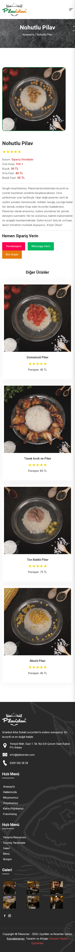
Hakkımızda (10, 792)
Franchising (10, 814)
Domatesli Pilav (37, 357)
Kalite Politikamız (13, 808)
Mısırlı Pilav (37, 661)
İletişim (7, 859)
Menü (6, 853)
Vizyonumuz (10, 803)
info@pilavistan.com (22, 754)
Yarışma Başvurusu (14, 837)
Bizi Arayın (12, 254)
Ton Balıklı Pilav (37, 559)
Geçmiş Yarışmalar (14, 842)
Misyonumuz (10, 797)
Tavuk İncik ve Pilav (37, 458)
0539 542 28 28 (19, 763)
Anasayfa (28, 34)
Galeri (6, 848)
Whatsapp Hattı (40, 246)
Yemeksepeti (13, 246)
